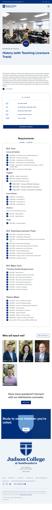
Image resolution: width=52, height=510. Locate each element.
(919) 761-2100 (26, 471)
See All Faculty (43, 335)
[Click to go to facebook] (4, 484)
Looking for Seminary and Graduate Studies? (12, 1)
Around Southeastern (41, 478)
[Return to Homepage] (9, 6)
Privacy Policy (6, 499)
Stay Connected (19, 484)
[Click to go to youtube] (10, 484)
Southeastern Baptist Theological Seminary (23, 481)
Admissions (11, 478)
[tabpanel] (26, 234)
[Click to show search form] (43, 1)
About (4, 478)
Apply (26, 44)
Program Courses (26, 127)
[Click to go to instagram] (7, 484)
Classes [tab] (21, 142)
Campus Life (29, 478)
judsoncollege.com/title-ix (26, 494)
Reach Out (26, 402)
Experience (6, 481)
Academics (20, 478)
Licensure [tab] (29, 142)
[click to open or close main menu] (48, 6)
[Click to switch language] (46, 2)
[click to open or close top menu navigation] (48, 1)
